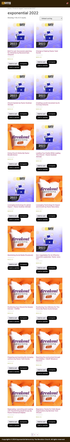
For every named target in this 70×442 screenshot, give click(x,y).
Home (9, 8)
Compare (23, 64)
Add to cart (13, 64)
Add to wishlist (14, 67)
